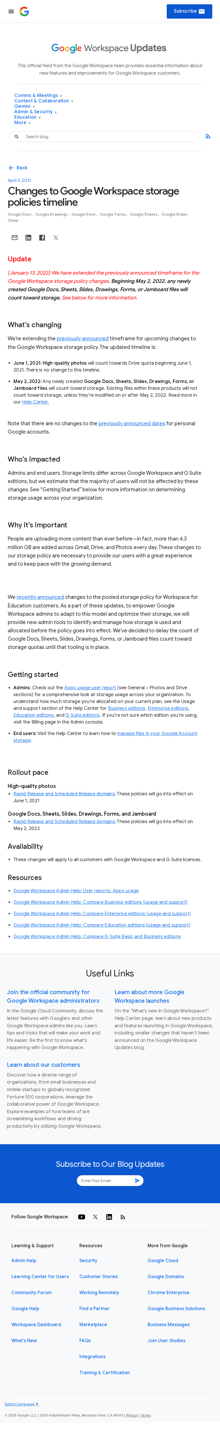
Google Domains (166, 1277)
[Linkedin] (109, 1217)
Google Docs (20, 214)
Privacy (132, 1415)
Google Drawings (52, 214)
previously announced (83, 338)
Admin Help (23, 1261)
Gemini (24, 106)
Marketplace (93, 1325)
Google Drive (84, 214)
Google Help (25, 1309)
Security (88, 1261)
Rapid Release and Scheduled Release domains (64, 794)
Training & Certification (104, 1373)
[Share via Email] (14, 238)
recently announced (40, 597)
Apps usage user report (90, 688)
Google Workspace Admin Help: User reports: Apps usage (76, 891)
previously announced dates (132, 423)
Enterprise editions (168, 708)
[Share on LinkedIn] (28, 238)
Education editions (33, 715)
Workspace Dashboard (36, 1325)
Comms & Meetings (38, 95)
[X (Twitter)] (95, 1217)
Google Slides (175, 214)
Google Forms (113, 214)
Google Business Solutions (176, 1309)
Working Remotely (99, 1293)
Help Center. (35, 402)
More (22, 123)
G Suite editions (83, 715)
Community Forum (31, 1293)
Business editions (126, 708)
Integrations (92, 1357)
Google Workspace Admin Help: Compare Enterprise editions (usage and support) (102, 914)
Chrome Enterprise (168, 1293)
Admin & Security (35, 112)
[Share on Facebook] (42, 238)
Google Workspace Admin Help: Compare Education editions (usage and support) (101, 925)
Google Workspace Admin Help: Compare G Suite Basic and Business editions (97, 936)
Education (27, 117)
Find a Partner (94, 1309)
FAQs (85, 1341)
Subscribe (189, 11)
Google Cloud (163, 1261)
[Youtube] (82, 1217)
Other (13, 220)
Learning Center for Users (40, 1277)
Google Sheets (144, 214)
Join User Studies (166, 1341)
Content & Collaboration (43, 101)
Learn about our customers (43, 1064)
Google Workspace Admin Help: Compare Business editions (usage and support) (100, 902)
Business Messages (169, 1325)
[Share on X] (56, 238)
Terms (146, 1415)
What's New (24, 1341)
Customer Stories (98, 1277)
